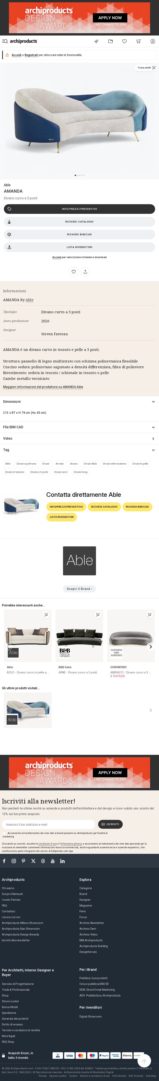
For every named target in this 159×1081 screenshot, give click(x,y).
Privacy (43, 1075)
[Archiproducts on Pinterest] (24, 861)
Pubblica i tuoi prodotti (94, 978)
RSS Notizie (119, 1075)
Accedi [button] (16, 55)
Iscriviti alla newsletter (16, 940)
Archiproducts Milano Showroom (22, 922)
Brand (83, 894)
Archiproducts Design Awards (20, 934)
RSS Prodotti (136, 1075)
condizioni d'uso (47, 843)
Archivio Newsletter (92, 922)
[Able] (79, 574)
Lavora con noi (11, 917)
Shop (5, 995)
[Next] (151, 647)
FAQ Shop (8, 1041)
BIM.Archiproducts (91, 940)
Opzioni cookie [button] (57, 1076)
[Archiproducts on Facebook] (5, 861)
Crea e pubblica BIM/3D (94, 983)
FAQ (4, 905)
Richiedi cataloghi (79, 221)
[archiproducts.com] (23, 41)
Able (7, 185)
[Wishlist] (125, 41)
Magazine (86, 905)
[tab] (15, 879)
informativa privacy (71, 843)
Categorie (86, 888)
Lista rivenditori (79, 247)
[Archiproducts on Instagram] (14, 861)
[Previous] (8, 647)
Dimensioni (12, 402)
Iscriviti (112, 824)
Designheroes (88, 951)
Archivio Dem (88, 928)
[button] (146, 68)
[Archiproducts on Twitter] (34, 861)
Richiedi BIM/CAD (79, 234)
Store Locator (10, 1001)
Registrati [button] (31, 55)
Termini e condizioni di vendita (21, 1030)
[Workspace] (110, 41)
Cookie (73, 1075)
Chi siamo (8, 888)
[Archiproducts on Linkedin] (62, 861)
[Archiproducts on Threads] (43, 861)
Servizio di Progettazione (18, 983)
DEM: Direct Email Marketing (97, 989)
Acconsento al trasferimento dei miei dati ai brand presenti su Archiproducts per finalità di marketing (55, 835)
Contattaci (8, 911)
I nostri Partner (11, 899)
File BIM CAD (13, 427)
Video (7, 438)
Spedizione (9, 1012)
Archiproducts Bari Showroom (21, 928)
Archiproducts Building (94, 946)
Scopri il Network (12, 894)
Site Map (151, 1075)
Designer (85, 899)
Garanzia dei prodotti (15, 1018)
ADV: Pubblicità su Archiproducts (100, 995)
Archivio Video (89, 934)
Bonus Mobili (10, 1007)
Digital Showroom (91, 1016)
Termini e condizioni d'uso (95, 1075)
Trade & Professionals (16, 989)
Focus (83, 917)
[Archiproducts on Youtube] (53, 861)
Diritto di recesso (12, 1024)
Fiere (83, 911)
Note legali (8, 1036)
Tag (6, 450)
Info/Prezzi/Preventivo (79, 208)
